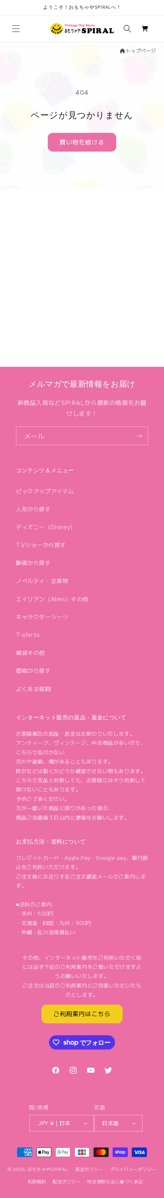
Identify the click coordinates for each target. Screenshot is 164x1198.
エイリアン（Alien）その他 (52, 599)
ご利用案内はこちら (82, 1013)
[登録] (139, 436)
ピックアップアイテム (45, 491)
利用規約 (36, 1181)
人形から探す (33, 509)
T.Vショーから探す (41, 545)
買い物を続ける (82, 142)
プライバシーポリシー (133, 1169)
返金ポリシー (89, 1169)
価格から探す (33, 670)
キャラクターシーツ (42, 617)
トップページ (141, 50)
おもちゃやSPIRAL (48, 1169)
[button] (16, 28)
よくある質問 (33, 689)
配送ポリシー (66, 1181)
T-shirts (28, 635)
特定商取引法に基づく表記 (115, 1181)
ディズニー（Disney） (46, 527)
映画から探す (33, 563)
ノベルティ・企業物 (42, 580)
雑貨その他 (30, 652)
